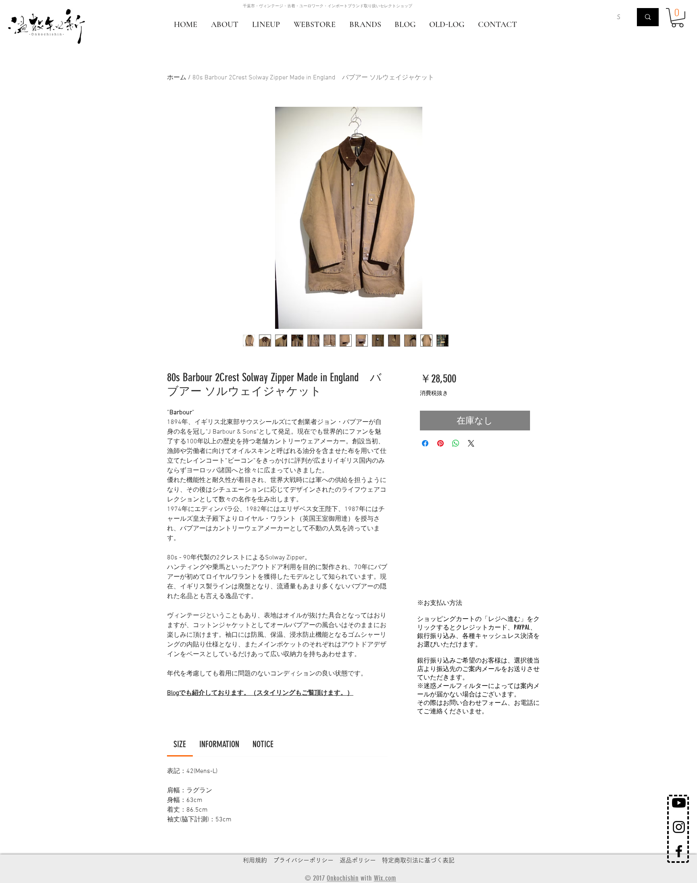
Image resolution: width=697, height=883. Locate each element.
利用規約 (255, 860)
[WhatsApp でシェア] (456, 443)
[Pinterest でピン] (440, 443)
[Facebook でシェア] (425, 443)
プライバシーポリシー (303, 860)
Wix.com (385, 878)
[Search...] (648, 17)
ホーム (176, 78)
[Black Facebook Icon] (679, 851)
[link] (179, 744)
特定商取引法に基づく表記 (418, 860)
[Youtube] (679, 803)
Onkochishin (343, 878)
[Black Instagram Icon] (679, 827)
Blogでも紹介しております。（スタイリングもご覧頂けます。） (260, 693)
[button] (677, 17)
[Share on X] (471, 443)
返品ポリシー (358, 860)
